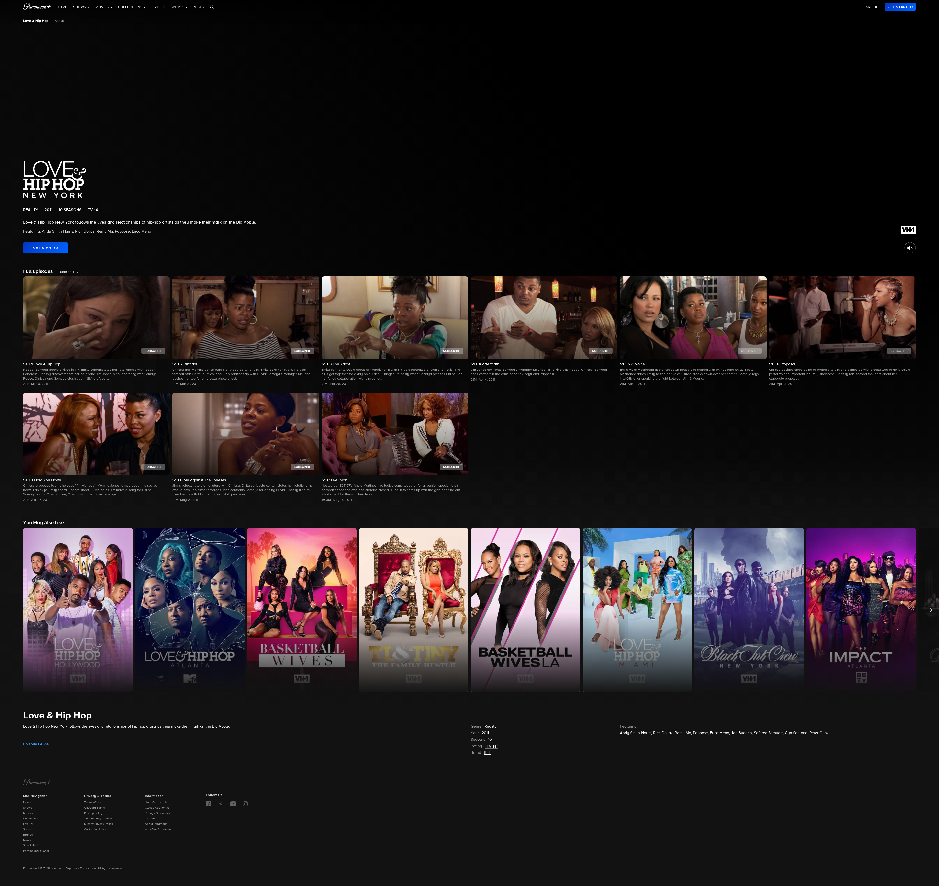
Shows (27, 808)
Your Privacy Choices (98, 818)
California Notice (95, 829)
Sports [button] (178, 7)
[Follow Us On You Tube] (233, 803)
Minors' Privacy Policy (98, 824)
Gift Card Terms (94, 808)
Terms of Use (92, 802)
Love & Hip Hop (36, 20)
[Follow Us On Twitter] (220, 803)
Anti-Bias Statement (158, 829)
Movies (28, 813)
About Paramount (156, 824)
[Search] (212, 7)
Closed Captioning (157, 808)
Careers (150, 818)
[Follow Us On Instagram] (245, 803)
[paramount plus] (37, 7)
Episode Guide (36, 744)
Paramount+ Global (36, 851)
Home (62, 7)
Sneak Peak (31, 845)
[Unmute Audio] (910, 247)
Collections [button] (131, 7)
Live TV (158, 7)
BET (487, 753)
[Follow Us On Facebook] (208, 803)
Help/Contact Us (156, 802)
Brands (28, 834)
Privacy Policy (93, 813)
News (199, 7)
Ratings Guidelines (157, 813)
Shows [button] (80, 7)
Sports (27, 829)
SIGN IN (872, 7)
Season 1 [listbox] (67, 272)
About (59, 20)
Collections (30, 818)
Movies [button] (102, 7)
